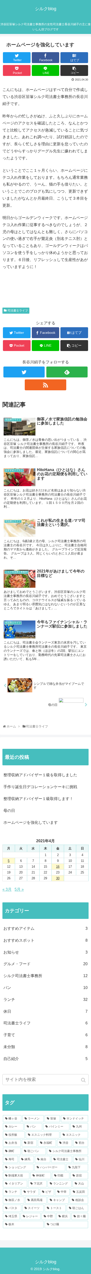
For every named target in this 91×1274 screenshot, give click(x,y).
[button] (84, 1080)
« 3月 (7, 889)
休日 (45, 1011)
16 (57, 866)
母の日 (9, 810)
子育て (45, 1035)
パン (45, 988)
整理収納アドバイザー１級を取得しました (40, 775)
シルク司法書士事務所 (45, 976)
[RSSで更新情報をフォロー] (45, 384)
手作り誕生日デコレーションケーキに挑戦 (40, 787)
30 (57, 878)
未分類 (45, 1047)
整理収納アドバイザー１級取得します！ (38, 799)
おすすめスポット (45, 940)
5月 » (19, 889)
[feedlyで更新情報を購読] (67, 372)
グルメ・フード (45, 964)
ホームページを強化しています (30, 822)
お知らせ (45, 952)
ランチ (45, 999)
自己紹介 (45, 1059)
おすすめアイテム (45, 928)
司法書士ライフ (18, 310)
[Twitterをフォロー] (24, 372)
